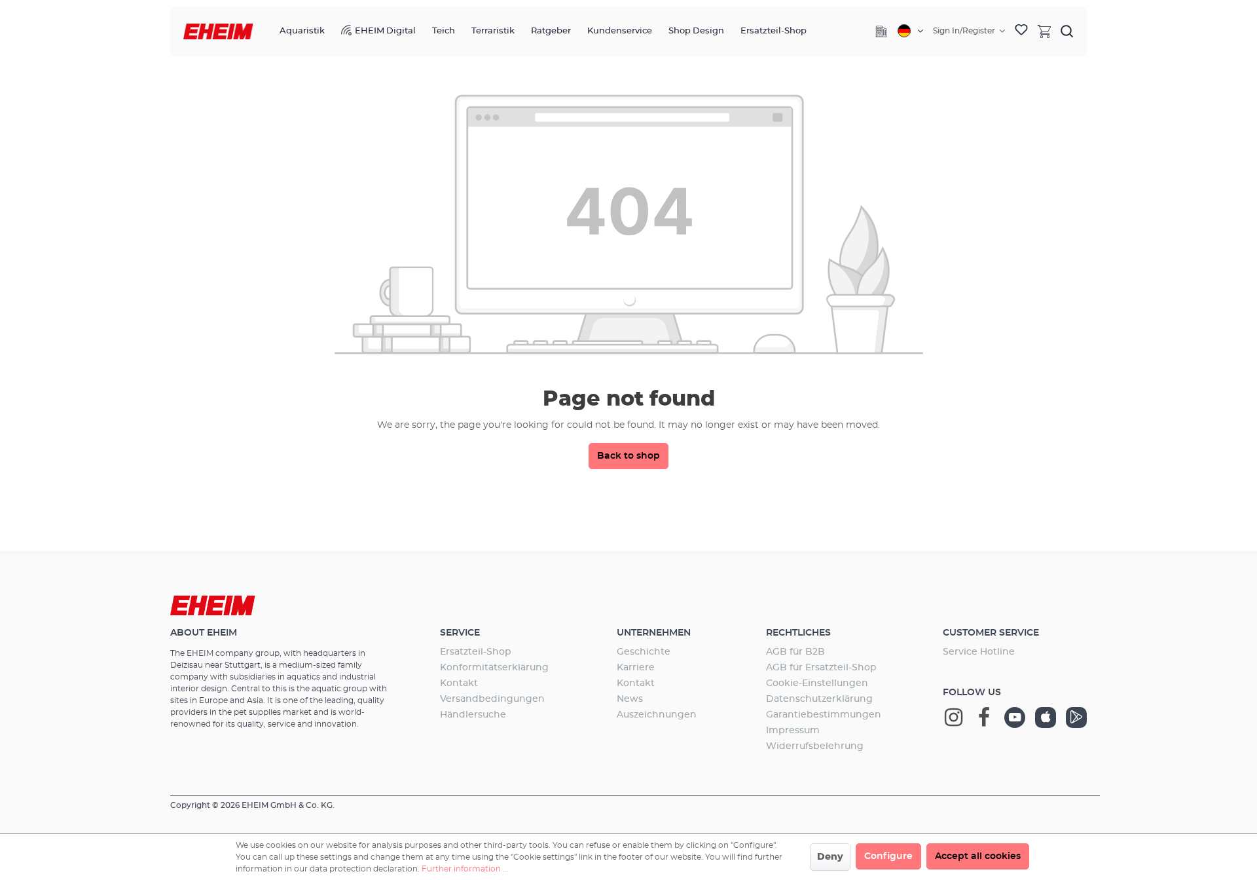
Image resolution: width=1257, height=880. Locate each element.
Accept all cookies (978, 856)
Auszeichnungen (657, 714)
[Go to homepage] (218, 32)
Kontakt (459, 683)
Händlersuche (473, 714)
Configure (888, 856)
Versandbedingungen (492, 699)
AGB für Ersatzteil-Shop (821, 667)
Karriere (636, 667)
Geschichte (643, 652)
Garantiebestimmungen (823, 714)
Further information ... (465, 869)
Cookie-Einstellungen (817, 683)
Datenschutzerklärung (819, 699)
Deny (830, 857)
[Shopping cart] (1044, 31)
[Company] (881, 31)
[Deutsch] (910, 30)
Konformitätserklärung (494, 667)
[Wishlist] (1021, 31)
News (630, 699)
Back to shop (628, 456)
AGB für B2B (795, 652)
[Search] (1067, 31)
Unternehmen (654, 633)
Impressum (793, 730)
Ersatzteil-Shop (475, 652)
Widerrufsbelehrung (815, 746)
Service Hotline (979, 652)
